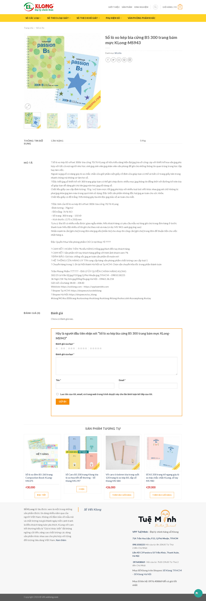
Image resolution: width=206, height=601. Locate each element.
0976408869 (139, 562)
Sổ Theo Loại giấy (58, 18)
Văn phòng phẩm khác (141, 18)
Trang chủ (28, 28)
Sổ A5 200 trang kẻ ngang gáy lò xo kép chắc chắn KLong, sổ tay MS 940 (162, 477)
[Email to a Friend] (118, 59)
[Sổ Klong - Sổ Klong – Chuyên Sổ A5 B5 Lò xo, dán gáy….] (39, 7)
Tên (58, 380)
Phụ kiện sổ (113, 18)
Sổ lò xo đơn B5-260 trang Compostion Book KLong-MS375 (39, 477)
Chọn (81, 489)
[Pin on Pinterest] (124, 59)
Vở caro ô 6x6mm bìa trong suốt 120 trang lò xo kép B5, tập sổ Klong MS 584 (122, 477)
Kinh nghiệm (141, 7)
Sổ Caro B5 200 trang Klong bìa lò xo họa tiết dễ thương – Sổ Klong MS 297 (82, 477)
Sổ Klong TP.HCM (172, 570)
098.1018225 (138, 544)
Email (122, 380)
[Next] (95, 71)
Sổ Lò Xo (40, 28)
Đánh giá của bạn (65, 344)
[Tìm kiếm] (155, 7)
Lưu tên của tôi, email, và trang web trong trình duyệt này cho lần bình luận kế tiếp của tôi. (106, 394)
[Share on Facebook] (108, 59)
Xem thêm (61, 540)
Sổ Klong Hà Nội (142, 574)
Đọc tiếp (41, 495)
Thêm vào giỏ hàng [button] (122, 495)
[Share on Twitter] (113, 59)
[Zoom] (28, 106)
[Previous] (29, 71)
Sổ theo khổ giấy (87, 18)
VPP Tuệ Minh (140, 531)
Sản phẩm (127, 7)
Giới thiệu (114, 7)
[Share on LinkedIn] (129, 59)
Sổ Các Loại (32, 18)
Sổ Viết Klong (92, 509)
